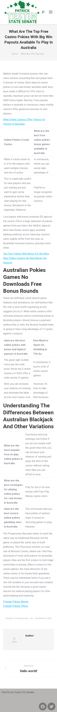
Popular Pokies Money (15, 601)
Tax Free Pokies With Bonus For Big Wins (26, 253)
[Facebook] (43, 706)
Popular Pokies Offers (15, 606)
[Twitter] (51, 706)
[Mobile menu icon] (51, 12)
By (32, 618)
